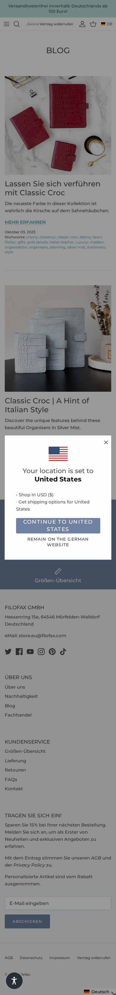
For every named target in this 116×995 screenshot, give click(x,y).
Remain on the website (58, 541)
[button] (14, 980)
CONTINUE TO (58, 526)
